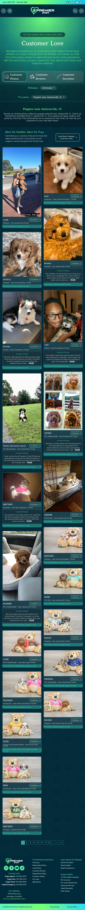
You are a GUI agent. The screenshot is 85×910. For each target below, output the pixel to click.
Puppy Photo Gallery (39, 874)
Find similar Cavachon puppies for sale (57, 203)
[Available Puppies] (9, 11)
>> (61, 843)
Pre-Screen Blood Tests (69, 883)
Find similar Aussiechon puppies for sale (17, 707)
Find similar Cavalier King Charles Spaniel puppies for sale (20, 750)
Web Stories (36, 882)
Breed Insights (66, 865)
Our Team (35, 879)
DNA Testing (65, 891)
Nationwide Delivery (39, 865)
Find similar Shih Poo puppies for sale (57, 604)
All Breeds (47, 88)
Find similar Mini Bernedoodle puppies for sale (19, 467)
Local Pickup (36, 868)
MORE (72, 280)
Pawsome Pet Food (67, 885)
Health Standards (67, 888)
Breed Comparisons (67, 868)
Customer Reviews (39, 871)
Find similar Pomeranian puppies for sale (58, 521)
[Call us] (75, 11)
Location (24, 97)
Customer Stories (38, 876)
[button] (73, 2)
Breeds (34, 88)
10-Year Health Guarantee (70, 877)
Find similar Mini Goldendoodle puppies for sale (60, 454)
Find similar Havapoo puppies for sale (57, 645)
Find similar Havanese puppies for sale (16, 526)
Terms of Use (54, 907)
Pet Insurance (65, 880)
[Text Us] (81, 11)
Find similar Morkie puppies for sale (56, 366)
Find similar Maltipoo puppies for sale (16, 226)
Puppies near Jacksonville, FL (48, 97)
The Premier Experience (42, 859)
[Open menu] (3, 11)
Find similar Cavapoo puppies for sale (16, 286)
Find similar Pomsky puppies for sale (15, 368)
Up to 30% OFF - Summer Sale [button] (15, 2)
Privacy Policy (72, 907)
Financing (35, 862)
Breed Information (67, 862)
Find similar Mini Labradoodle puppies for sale (60, 686)
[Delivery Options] (68, 2)
